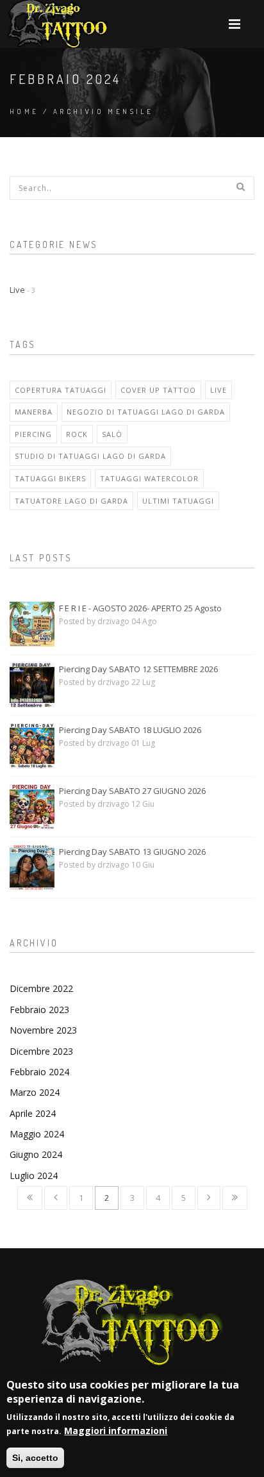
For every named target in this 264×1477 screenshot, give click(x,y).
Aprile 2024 (33, 1113)
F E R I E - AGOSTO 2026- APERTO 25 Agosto (140, 608)
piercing (33, 434)
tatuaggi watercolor (149, 478)
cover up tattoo (158, 390)
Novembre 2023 (43, 1030)
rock (77, 434)
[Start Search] (240, 186)
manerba (34, 412)
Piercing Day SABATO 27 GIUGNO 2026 (132, 790)
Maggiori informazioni (115, 1430)
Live (22, 289)
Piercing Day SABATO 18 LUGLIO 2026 (130, 730)
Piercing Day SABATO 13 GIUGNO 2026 (132, 851)
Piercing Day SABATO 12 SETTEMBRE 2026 (138, 669)
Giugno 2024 (36, 1154)
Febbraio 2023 (39, 1009)
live (218, 390)
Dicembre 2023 (41, 1051)
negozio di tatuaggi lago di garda (146, 412)
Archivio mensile (103, 111)
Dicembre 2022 (41, 988)
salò (112, 434)
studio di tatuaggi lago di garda (90, 456)
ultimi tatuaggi (178, 501)
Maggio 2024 (37, 1134)
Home (24, 111)
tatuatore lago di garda (71, 501)
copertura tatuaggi (60, 390)
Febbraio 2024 (39, 1072)
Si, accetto (35, 1458)
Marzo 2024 (35, 1092)
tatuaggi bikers (50, 478)
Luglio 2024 (34, 1175)
